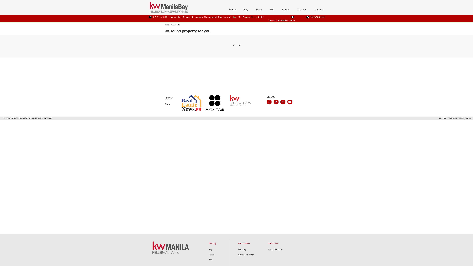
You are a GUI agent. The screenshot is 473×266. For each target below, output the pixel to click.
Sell (272, 9)
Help (440, 118)
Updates (302, 9)
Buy (246, 9)
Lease (211, 255)
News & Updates (275, 250)
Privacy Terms (465, 118)
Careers (319, 9)
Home (232, 9)
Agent (285, 9)
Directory (242, 250)
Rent (259, 9)
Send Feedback (450, 118)
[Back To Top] (466, 259)
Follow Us (270, 97)
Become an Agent (246, 255)
